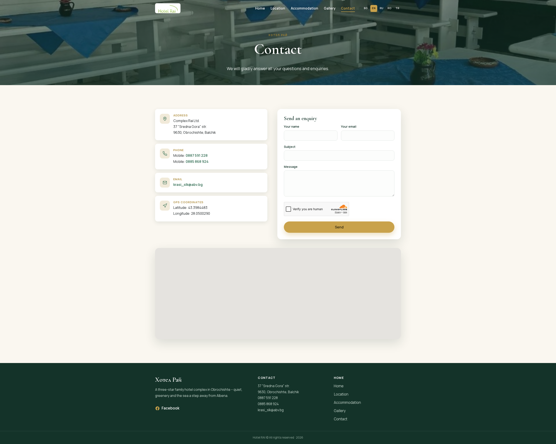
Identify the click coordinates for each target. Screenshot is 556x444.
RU (382, 8)
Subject (289, 147)
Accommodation (304, 8)
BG (366, 8)
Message (291, 167)
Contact (348, 8)
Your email (348, 126)
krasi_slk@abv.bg (188, 184)
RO (389, 8)
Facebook (170, 408)
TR (397, 8)
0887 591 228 (197, 155)
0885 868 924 (197, 161)
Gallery (329, 8)
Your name (291, 126)
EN (374, 8)
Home (260, 8)
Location (278, 8)
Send (339, 227)
